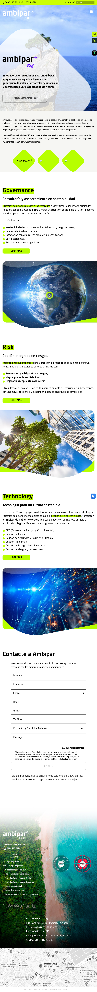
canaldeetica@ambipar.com (13, 866)
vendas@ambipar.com (11, 862)
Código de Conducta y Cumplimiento (16, 874)
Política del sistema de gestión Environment (19, 878)
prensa (63, 779)
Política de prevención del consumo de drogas (20, 894)
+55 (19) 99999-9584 (11, 857)
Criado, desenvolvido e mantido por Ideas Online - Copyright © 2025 (48, 989)
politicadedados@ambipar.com (14, 870)
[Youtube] (29, 906)
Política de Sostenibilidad (12, 886)
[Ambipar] (18, 14)
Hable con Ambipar (25, 98)
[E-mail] (17, 906)
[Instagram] (34, 906)
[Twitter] (11, 906)
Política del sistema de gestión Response (18, 882)
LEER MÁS (16, 251)
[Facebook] (5, 906)
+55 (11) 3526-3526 (10, 854)
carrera (55, 779)
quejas (73, 779)
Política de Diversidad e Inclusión (15, 890)
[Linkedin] (23, 906)
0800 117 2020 (13, 848)
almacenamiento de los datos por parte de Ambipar (41, 755)
